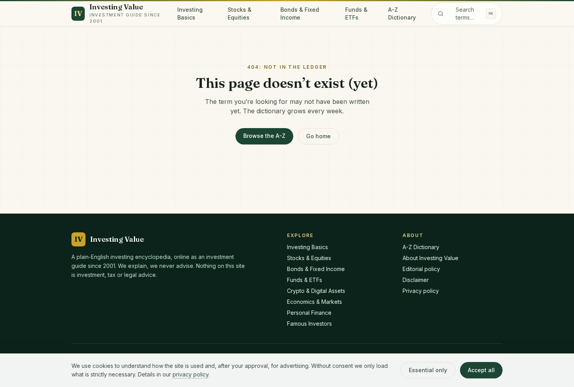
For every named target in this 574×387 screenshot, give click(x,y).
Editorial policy (421, 269)
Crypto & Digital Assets (316, 290)
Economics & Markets (314, 301)
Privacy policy (421, 290)
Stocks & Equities (239, 13)
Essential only (428, 370)
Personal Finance (309, 312)
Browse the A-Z (264, 135)
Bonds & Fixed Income (299, 13)
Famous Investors (309, 323)
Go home (318, 136)
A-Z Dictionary (402, 13)
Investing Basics (190, 13)
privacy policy (191, 374)
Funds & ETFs (356, 13)
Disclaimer (416, 279)
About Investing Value (430, 258)
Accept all (481, 370)
